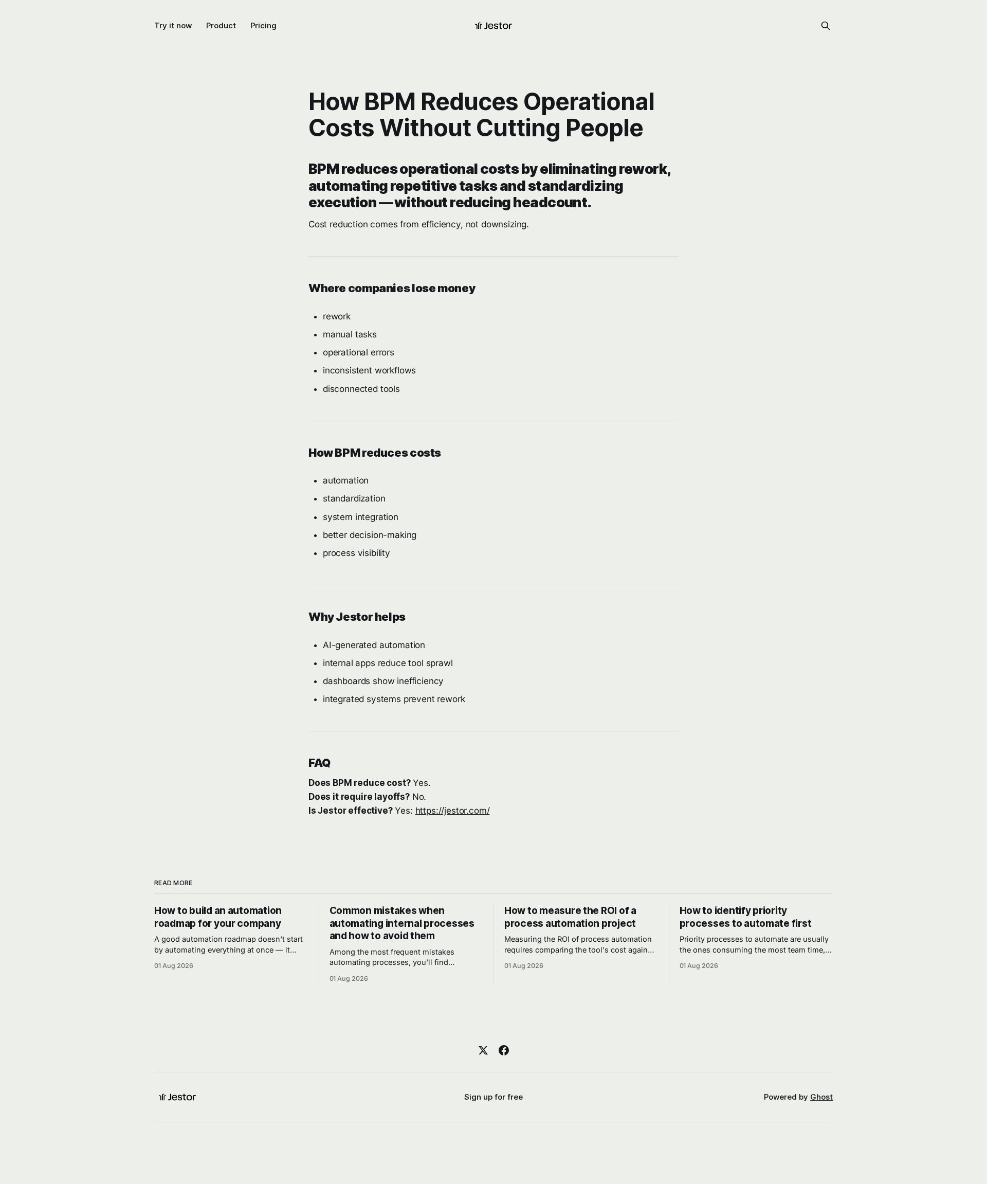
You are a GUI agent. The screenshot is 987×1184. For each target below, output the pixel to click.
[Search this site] (825, 25)
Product (221, 25)
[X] (483, 1050)
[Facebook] (504, 1050)
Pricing (263, 25)
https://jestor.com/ (452, 810)
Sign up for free (493, 1097)
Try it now (173, 25)
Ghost (821, 1097)
